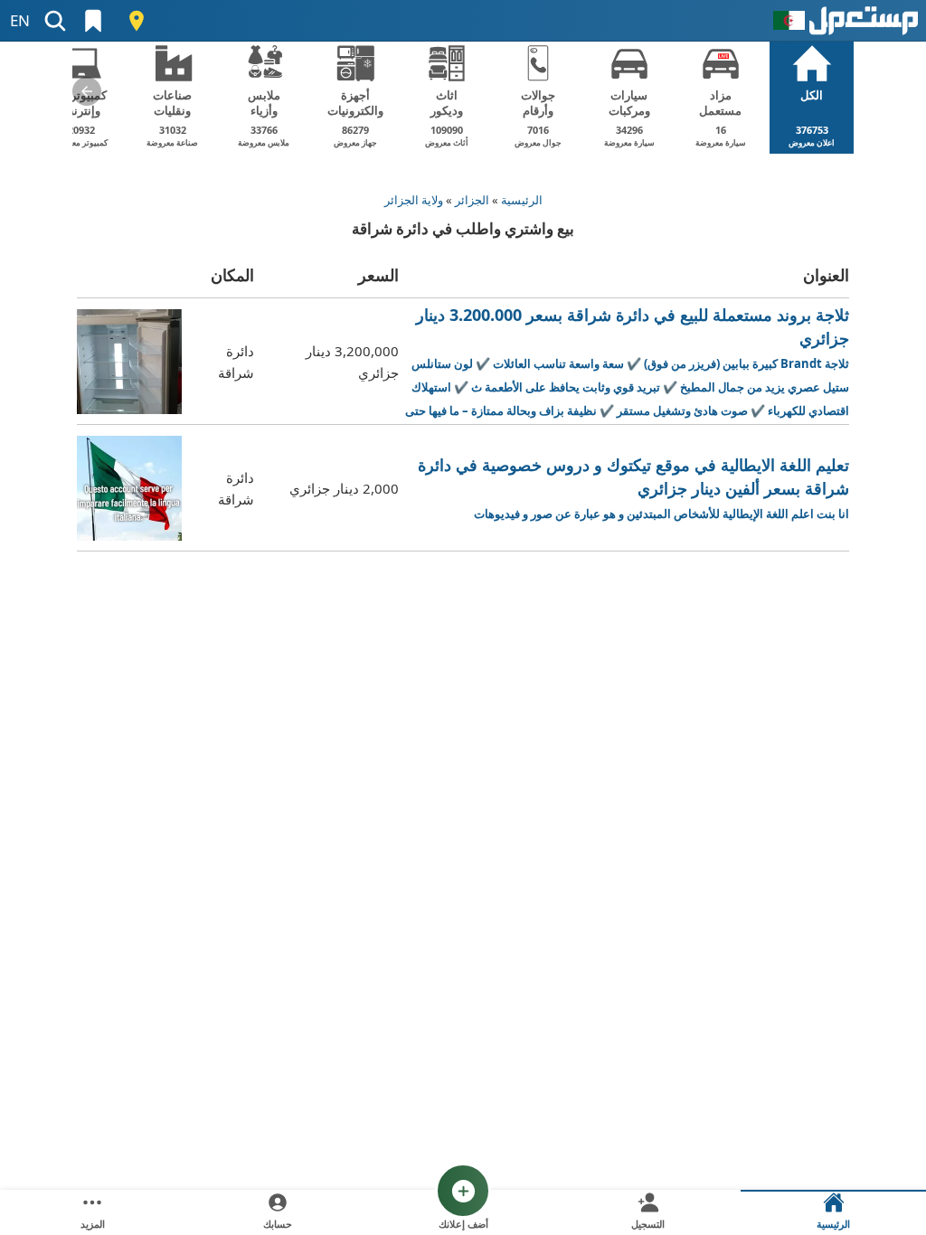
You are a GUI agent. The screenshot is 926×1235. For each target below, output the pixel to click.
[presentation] (86, 91)
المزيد (92, 1223)
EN (20, 20)
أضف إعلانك (463, 1223)
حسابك (277, 1223)
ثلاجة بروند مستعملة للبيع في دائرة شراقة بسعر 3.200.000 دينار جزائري (627, 362)
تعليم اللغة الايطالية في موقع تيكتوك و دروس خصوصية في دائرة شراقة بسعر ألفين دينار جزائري (633, 488)
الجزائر (472, 200)
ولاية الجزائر (413, 200)
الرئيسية (522, 200)
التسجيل (648, 1223)
